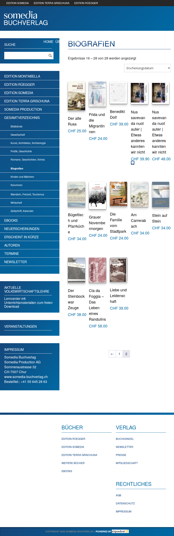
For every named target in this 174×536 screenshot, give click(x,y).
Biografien (17, 168)
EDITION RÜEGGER (86, 3)
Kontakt (106, 41)
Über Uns (63, 41)
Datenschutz (125, 503)
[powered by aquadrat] (120, 531)
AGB (118, 495)
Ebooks (11, 220)
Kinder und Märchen (22, 176)
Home (48, 41)
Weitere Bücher (73, 463)
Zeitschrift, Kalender (22, 211)
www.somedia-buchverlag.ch (26, 376)
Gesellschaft (18, 134)
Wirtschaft (16, 202)
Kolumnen (16, 185)
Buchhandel (125, 438)
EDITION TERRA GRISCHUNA (51, 3)
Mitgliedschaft (127, 463)
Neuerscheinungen (21, 228)
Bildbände (16, 126)
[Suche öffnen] (119, 41)
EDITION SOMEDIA (17, 3)
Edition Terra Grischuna (26, 101)
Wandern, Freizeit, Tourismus (27, 194)
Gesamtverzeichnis (22, 117)
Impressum (123, 511)
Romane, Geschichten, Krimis (28, 159)
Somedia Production (23, 109)
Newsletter (85, 41)
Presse (121, 455)
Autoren (12, 245)
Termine (11, 253)
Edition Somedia (18, 92)
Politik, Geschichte (21, 151)
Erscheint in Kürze (21, 236)
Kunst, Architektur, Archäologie (28, 143)
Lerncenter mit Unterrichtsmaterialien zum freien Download (28, 302)
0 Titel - (151, 41)
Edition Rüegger (19, 84)
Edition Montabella (22, 76)
